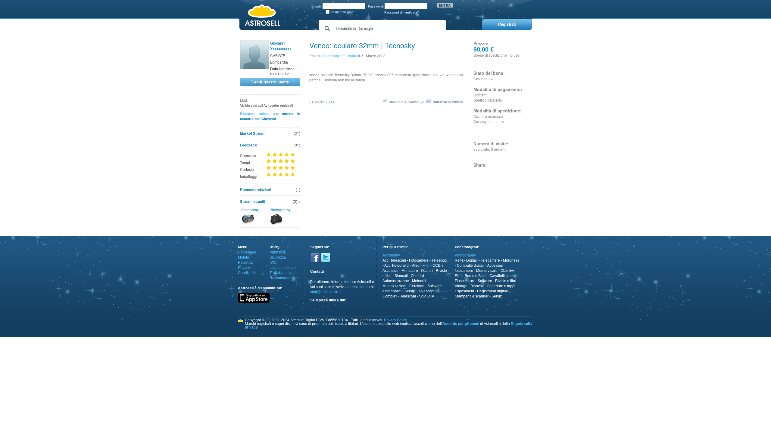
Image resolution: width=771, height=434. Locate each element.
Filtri (426, 265)
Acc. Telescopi (394, 260)
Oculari (351, 55)
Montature (409, 271)
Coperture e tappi (501, 286)
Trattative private (283, 273)
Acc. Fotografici (396, 265)
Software (485, 281)
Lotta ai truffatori (283, 268)
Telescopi (439, 260)
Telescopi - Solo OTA (417, 296)
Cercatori (416, 286)
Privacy (244, 268)
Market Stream (253, 133)
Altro (416, 265)
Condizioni (247, 273)
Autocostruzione (395, 281)
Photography (280, 209)
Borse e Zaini (475, 276)
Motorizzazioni (394, 286)
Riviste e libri (505, 281)
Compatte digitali (471, 265)
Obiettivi (417, 276)
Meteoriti (419, 281)
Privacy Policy (395, 320)
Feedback (248, 145)
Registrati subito (255, 113)
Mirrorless (511, 260)
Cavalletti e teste (503, 276)
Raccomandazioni (255, 189)
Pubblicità (278, 252)
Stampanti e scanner (472, 296)
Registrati (246, 262)
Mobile (243, 257)
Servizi (410, 291)
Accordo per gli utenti (460, 324)
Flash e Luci (465, 281)
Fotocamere (419, 260)
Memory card (487, 271)
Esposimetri (464, 291)
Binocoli (401, 276)
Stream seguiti (252, 201)
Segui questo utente (270, 82)
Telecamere (490, 260)
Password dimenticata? (401, 12)
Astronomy (250, 209)
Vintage (461, 286)
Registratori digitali (492, 291)
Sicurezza (278, 257)
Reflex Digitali (466, 260)
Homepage (247, 252)
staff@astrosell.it (323, 292)
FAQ (273, 262)
